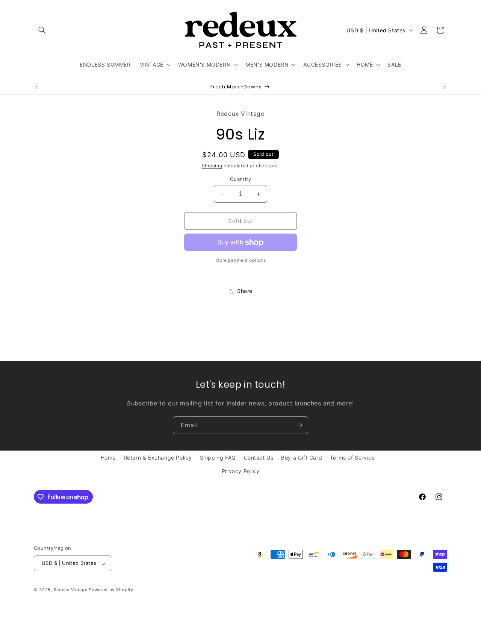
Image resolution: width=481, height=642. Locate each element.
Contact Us (259, 457)
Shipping (212, 166)
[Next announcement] (444, 87)
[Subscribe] (299, 425)
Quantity (240, 179)
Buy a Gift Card (301, 457)
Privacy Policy (240, 470)
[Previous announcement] (36, 87)
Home (108, 457)
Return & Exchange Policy (158, 457)
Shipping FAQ (218, 457)
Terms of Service (352, 457)
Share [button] (245, 291)
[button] (42, 30)
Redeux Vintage (71, 590)
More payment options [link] (240, 260)
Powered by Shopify (111, 590)
